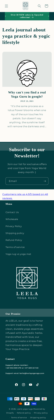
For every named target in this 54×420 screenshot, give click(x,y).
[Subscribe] (44, 181)
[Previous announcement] (5, 16)
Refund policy (24, 413)
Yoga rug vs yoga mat (18, 254)
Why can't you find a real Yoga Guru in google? (27, 94)
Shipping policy (15, 233)
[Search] (39, 6)
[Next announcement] (49, 16)
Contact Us (12, 212)
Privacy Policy (14, 226)
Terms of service (15, 247)
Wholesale (12, 219)
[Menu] (6, 6)
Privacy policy (41, 413)
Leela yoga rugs (25, 409)
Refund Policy (14, 240)
